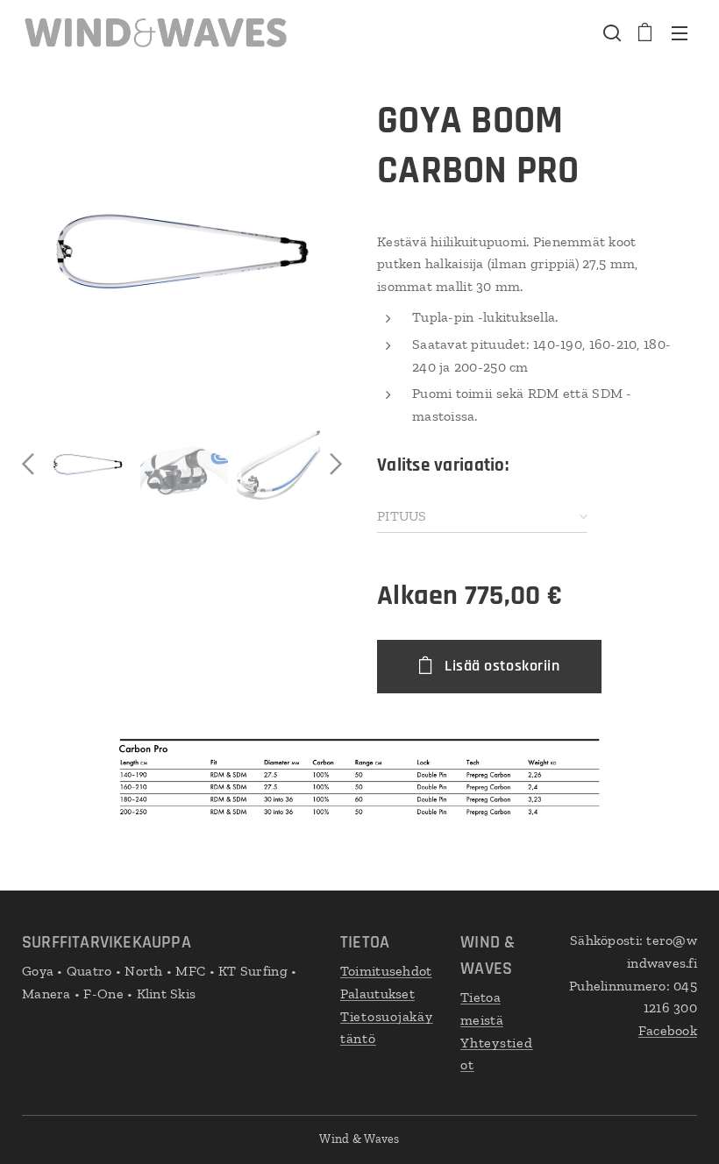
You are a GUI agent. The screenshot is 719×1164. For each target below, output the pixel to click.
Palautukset (377, 993)
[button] (610, 32)
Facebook (667, 1030)
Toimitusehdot (386, 970)
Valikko (679, 32)
